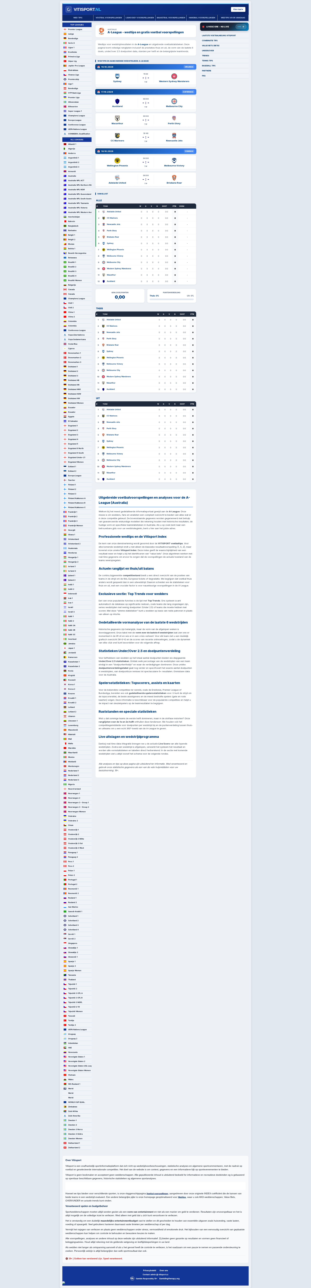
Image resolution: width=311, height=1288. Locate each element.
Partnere (206, 71)
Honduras (72, 553)
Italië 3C (71, 634)
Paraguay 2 (73, 857)
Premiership (73, 79)
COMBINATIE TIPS (210, 40)
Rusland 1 (72, 898)
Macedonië (73, 730)
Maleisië (71, 734)
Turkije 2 (72, 1025)
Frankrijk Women (75, 525)
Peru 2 (71, 866)
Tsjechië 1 (72, 984)
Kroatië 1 (72, 698)
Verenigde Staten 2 (76, 1061)
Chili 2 (71, 307)
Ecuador (71, 407)
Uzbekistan (73, 1043)
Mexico (71, 757)
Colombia (72, 321)
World (70, 1088)
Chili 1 (70, 303)
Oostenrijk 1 (73, 830)
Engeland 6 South (76, 453)
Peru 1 (71, 861)
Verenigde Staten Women (79, 1070)
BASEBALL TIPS (208, 66)
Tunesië (71, 1016)
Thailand (72, 979)
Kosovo (71, 693)
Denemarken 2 (74, 357)
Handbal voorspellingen (202, 18)
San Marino (73, 907)
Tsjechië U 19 (74, 1007)
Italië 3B (71, 630)
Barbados (72, 230)
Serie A (71, 43)
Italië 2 (71, 621)
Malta (70, 743)
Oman (70, 825)
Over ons (164, 1270)
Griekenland (73, 539)
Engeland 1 (73, 426)
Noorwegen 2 (74, 798)
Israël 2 (71, 612)
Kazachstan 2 (74, 666)
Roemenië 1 (73, 889)
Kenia (70, 671)
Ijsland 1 (71, 575)
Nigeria (71, 784)
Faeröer (71, 480)
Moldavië (72, 762)
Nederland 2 (73, 775)
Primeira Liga (74, 56)
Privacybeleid (149, 1270)
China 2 (71, 317)
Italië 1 (71, 616)
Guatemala (72, 548)
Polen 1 (71, 870)
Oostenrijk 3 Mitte (76, 839)
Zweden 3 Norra (75, 1129)
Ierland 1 (72, 566)
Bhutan (71, 244)
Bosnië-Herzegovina (77, 253)
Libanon (71, 716)
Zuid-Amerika (74, 1116)
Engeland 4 (73, 439)
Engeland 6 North (76, 448)
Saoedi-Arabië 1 (75, 911)
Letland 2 (72, 712)
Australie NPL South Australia (80, 199)
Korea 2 (71, 689)
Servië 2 (71, 939)
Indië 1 (71, 584)
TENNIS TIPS (207, 61)
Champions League (76, 115)
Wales (70, 1079)
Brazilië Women (75, 280)
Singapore (72, 943)
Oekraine (72, 816)
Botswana (72, 258)
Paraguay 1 (73, 852)
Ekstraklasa (73, 70)
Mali (70, 739)
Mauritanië (73, 752)
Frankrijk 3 (72, 521)
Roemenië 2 (73, 893)
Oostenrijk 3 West (76, 848)
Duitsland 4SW (74, 394)
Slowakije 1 (73, 948)
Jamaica (71, 643)
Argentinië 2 (73, 162)
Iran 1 (70, 603)
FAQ (204, 76)
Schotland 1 (73, 916)
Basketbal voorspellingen (171, 18)
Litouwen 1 (73, 721)
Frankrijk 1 (72, 512)
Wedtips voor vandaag (233, 18)
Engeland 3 (73, 435)
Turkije (71, 1020)
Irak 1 (70, 598)
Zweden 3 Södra (75, 1134)
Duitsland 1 (73, 366)
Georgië (71, 530)
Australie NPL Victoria (77, 208)
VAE (70, 1048)
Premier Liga (73, 97)
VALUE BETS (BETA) (210, 45)
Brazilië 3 (72, 271)
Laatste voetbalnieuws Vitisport (219, 35)
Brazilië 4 (72, 276)
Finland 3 (72, 494)
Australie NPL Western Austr (80, 212)
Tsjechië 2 (72, 989)
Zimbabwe (72, 1107)
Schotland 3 (73, 925)
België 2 (71, 239)
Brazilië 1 (72, 262)
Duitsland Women (76, 403)
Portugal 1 (72, 880)
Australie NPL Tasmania (78, 203)
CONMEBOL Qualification (79, 134)
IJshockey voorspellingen (140, 18)
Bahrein (71, 221)
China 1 (71, 312)
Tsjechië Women (75, 1011)
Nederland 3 (73, 780)
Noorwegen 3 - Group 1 (78, 802)
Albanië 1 (72, 144)
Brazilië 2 (72, 267)
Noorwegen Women (77, 811)
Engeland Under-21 (76, 457)
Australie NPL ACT (76, 180)
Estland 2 (72, 471)
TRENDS (205, 55)
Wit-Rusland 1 (74, 1084)
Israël (70, 607)
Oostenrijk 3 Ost (75, 843)
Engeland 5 (73, 444)
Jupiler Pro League (76, 66)
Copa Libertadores (76, 335)
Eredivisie (72, 52)
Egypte (71, 416)
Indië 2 (71, 589)
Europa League (74, 120)
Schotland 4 (73, 930)
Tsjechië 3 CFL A (75, 993)
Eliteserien (73, 106)
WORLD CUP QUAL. (76, 1102)
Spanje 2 (72, 966)
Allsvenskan (73, 102)
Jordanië (72, 653)
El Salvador (73, 421)
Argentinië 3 (73, 167)
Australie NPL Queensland (79, 194)
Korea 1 (71, 684)
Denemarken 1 (74, 353)
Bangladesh (73, 226)
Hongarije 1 (73, 557)
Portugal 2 (72, 884)
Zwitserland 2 (74, 1147)
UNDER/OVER (208, 50)
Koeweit (71, 680)
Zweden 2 (72, 1125)
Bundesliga (73, 38)
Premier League (75, 29)
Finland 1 (72, 485)
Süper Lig (72, 61)
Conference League (77, 125)
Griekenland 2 (74, 544)
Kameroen (72, 657)
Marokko (72, 748)
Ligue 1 (71, 47)
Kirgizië (71, 675)
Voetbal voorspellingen (109, 18)
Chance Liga (73, 75)
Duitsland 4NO (74, 389)
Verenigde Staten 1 (76, 1057)
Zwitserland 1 (74, 1143)
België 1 (71, 235)
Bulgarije (72, 285)
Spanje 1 (71, 961)
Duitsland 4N (73, 385)
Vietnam (71, 1075)
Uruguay (72, 1034)
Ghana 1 (71, 534)
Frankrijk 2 (72, 516)
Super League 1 (75, 111)
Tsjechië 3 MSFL (75, 1002)
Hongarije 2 (73, 562)
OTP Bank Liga (74, 93)
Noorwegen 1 (74, 793)
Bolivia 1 (71, 248)
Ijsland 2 (71, 580)
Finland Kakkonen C (77, 507)
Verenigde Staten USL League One (80, 1066)
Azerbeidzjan (74, 217)
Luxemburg (73, 725)
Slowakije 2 (73, 952)
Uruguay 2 (72, 1038)
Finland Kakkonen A (77, 498)
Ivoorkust (72, 639)
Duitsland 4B (73, 380)
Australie (72, 176)
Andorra (71, 153)
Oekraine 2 (73, 821)
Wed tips (77, 18)
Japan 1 (71, 648)
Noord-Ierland (74, 789)
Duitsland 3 (73, 376)
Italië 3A (71, 625)
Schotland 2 (73, 920)
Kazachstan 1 (74, 662)
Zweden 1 (72, 1120)
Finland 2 (72, 489)
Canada (71, 289)
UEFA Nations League (77, 129)
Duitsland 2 (73, 371)
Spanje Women (74, 970)
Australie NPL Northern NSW (80, 185)
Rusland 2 (72, 902)
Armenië (72, 171)
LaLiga (71, 34)
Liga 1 (70, 84)
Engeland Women (76, 462)
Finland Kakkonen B (76, 503)
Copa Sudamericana (77, 339)
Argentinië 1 (73, 158)
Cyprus (71, 348)
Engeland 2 (73, 430)
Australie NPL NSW (76, 189)
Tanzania (72, 975)
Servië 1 (71, 934)
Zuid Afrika (73, 1111)
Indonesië (72, 594)
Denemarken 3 (74, 362)
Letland (71, 707)
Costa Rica (72, 344)
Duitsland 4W (74, 398)
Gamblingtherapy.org (169, 1278)
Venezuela (72, 1052)
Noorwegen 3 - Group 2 (78, 807)
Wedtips (182, 1197)
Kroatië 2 (72, 702)
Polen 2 (71, 875)
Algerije (71, 149)
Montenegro (73, 766)
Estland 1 (72, 466)
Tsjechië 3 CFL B (75, 998)
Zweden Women (75, 1138)
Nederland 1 (73, 771)
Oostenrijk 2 (73, 834)
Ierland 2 (72, 571)
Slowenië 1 (73, 957)
